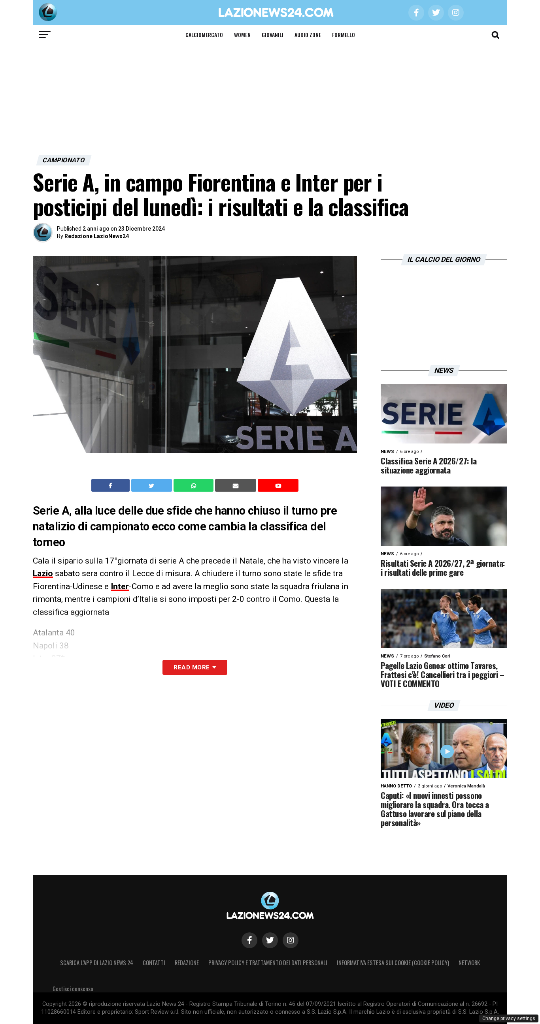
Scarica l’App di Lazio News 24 (96, 962)
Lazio (43, 573)
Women (242, 34)
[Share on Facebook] (111, 485)
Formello (343, 34)
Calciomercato (204, 34)
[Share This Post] (194, 485)
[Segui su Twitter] (270, 940)
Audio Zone (308, 34)
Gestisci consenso (73, 989)
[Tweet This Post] (152, 485)
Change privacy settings (508, 1018)
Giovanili (272, 34)
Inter (120, 586)
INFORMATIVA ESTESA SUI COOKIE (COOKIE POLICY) (393, 962)
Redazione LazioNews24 (96, 236)
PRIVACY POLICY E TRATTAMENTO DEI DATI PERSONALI (267, 962)
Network (469, 962)
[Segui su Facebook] (249, 940)
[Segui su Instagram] (290, 940)
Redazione (187, 962)
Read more (192, 667)
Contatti (154, 962)
